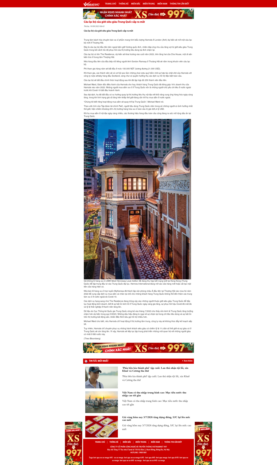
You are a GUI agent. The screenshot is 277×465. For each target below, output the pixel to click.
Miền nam (162, 4)
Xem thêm (188, 361)
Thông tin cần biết (179, 4)
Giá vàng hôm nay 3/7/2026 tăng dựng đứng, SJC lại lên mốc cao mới (156, 419)
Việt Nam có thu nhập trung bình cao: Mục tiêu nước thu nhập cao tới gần (154, 394)
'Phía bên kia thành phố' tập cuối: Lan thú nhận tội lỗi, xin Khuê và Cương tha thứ (155, 369)
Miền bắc (135, 4)
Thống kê (114, 442)
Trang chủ (110, 4)
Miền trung (149, 4)
